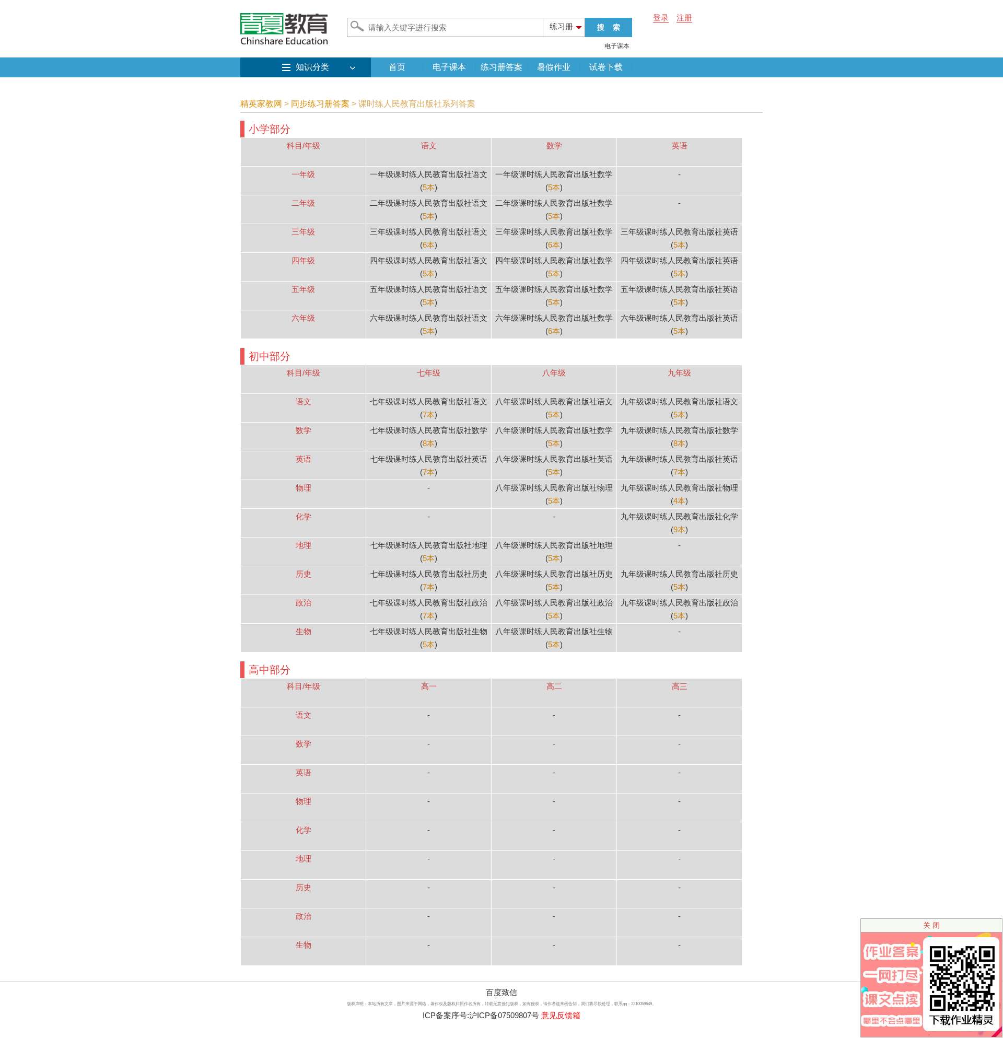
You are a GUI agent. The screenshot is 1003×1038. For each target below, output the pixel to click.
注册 (684, 17)
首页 (397, 67)
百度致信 (501, 992)
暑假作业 (553, 67)
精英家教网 (261, 103)
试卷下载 (606, 67)
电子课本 (616, 46)
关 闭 (931, 925)
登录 (661, 17)
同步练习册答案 (320, 103)
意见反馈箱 (560, 1015)
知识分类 (312, 67)
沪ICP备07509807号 (504, 1015)
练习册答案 (501, 67)
